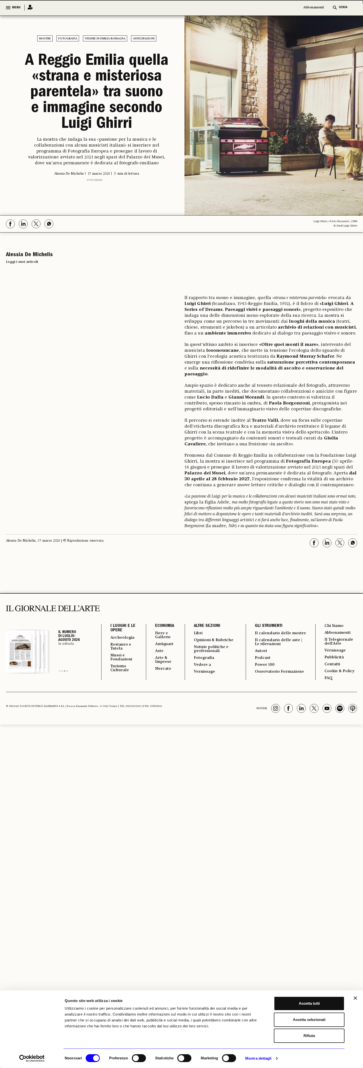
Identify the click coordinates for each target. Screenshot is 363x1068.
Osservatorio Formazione (279, 672)
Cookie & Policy (339, 671)
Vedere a (202, 665)
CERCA (343, 7)
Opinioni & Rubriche (213, 640)
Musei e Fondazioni (121, 657)
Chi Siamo (333, 626)
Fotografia (67, 38)
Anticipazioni (144, 38)
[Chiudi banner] (355, 998)
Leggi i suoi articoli (22, 262)
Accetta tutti (309, 1003)
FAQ (328, 678)
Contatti (332, 664)
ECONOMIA (164, 626)
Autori (261, 651)
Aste (159, 651)
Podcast (262, 658)
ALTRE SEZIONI (207, 626)
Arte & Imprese (163, 660)
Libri (198, 633)
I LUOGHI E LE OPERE (122, 628)
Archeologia (122, 638)
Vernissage (204, 672)
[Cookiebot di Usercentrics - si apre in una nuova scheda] (32, 1058)
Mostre (45, 38)
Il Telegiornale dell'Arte (338, 642)
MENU (16, 7)
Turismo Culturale (119, 668)
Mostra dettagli (258, 1058)
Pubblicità (334, 657)
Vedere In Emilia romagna (105, 38)
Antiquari (164, 644)
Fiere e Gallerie (163, 635)
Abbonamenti (313, 7)
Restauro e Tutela (120, 647)
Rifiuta (309, 1036)
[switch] (139, 1058)
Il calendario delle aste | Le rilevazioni (278, 642)
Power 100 (265, 665)
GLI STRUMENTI (268, 626)
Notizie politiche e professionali (211, 649)
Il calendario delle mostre (280, 633)
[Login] (28, 7)
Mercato (163, 669)
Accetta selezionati (309, 1020)
